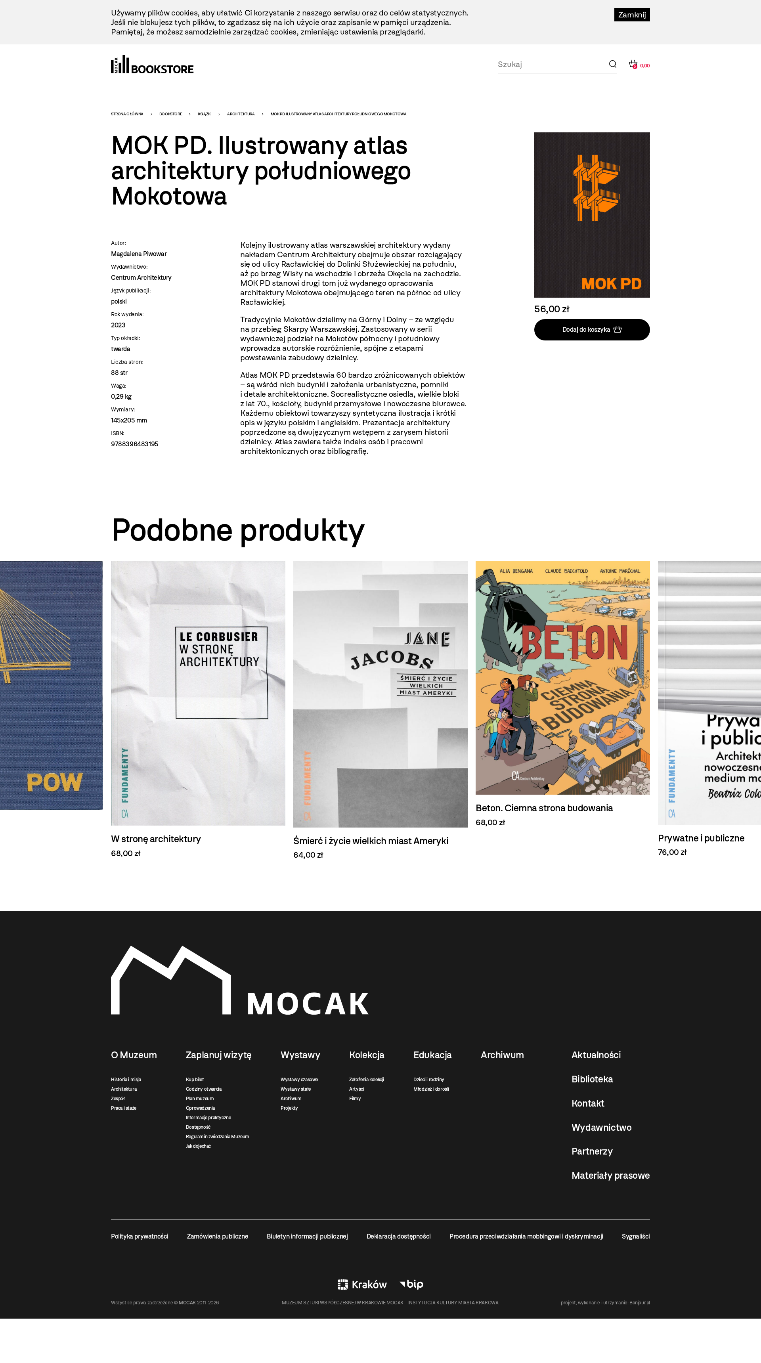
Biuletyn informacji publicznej (307, 1236)
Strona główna (127, 114)
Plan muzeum (200, 1098)
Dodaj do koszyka (586, 329)
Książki (204, 114)
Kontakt (588, 1103)
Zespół (118, 1098)
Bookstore (170, 114)
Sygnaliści (636, 1236)
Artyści (356, 1089)
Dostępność (198, 1127)
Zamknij (632, 14)
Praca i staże (123, 1108)
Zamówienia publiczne (217, 1236)
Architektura (240, 114)
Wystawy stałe (296, 1089)
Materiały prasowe (611, 1175)
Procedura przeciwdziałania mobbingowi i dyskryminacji (526, 1236)
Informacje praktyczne (208, 1117)
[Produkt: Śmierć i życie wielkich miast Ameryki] (380, 710)
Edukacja (432, 1055)
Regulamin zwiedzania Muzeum (217, 1136)
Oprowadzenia (200, 1108)
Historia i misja (126, 1079)
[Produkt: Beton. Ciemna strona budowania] (563, 694)
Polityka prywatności (139, 1236)
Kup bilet (195, 1079)
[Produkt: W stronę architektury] (198, 709)
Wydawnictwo (602, 1127)
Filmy (355, 1098)
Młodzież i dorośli (431, 1089)
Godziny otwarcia (204, 1089)
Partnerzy (592, 1151)
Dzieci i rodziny (428, 1079)
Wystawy (300, 1055)
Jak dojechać (198, 1146)
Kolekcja (366, 1055)
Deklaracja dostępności (399, 1236)
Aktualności (596, 1055)
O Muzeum (134, 1055)
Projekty (289, 1108)
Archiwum (291, 1098)
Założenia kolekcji (366, 1079)
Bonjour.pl (639, 1303)
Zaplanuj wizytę (219, 1055)
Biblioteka (592, 1079)
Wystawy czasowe (299, 1079)
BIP (411, 1284)
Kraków (362, 1284)
